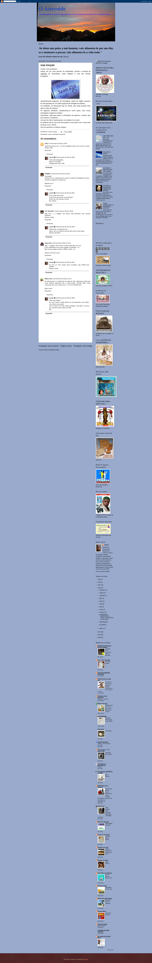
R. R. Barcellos (49, 211)
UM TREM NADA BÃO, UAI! (108, 136)
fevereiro (102, 612)
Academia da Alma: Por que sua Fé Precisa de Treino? (109, 708)
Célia (46, 143)
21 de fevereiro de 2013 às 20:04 (57, 143)
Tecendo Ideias (102, 886)
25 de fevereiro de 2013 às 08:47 (65, 193)
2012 (99, 632)
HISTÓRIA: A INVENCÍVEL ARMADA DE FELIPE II (107, 188)
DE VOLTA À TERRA (107, 152)
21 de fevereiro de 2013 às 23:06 (60, 173)
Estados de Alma (103, 860)
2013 (99, 587)
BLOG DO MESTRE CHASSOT (104, 673)
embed (100, 767)
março (101, 609)
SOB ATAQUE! (103, 622)
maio (101, 604)
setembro (102, 595)
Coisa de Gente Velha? (107, 838)
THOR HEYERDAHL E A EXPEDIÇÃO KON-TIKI (108, 206)
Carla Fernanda (102, 924)
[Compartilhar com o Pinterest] (71, 132)
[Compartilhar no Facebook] (69, 132)
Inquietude (101, 729)
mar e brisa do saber (104, 660)
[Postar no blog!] (66, 132)
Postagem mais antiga (82, 346)
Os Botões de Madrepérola (102, 764)
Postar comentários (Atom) (51, 350)
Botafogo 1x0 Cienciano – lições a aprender (108, 652)
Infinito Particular (103, 742)
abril (100, 606)
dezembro (102, 590)
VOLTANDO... (103, 625)
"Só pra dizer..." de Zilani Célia (103, 750)
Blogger (86, 959)
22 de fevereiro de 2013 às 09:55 (63, 211)
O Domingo (108, 730)
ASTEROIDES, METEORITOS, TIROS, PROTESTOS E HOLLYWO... (106, 617)
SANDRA (47, 173)
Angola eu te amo (103, 847)
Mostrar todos (110, 949)
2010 (99, 637)
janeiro (101, 628)
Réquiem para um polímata (107, 902)
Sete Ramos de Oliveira (105, 873)
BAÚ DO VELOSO (103, 822)
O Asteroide (52, 8)
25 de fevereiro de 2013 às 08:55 (65, 298)
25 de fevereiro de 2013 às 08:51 (65, 262)
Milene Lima (48, 278)
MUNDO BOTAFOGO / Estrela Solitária (104, 646)
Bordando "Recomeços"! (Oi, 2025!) (108, 719)
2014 (99, 585)
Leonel (51, 157)
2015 (99, 582)
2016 (99, 579)
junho (101, 601)
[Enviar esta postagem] (61, 131)
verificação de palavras (58, 134)
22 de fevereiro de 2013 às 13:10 (61, 243)
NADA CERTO (102, 925)
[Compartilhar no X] (68, 132)
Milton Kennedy (102, 703)
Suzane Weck (102, 911)
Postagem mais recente (49, 346)
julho (100, 598)
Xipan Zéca (48, 243)
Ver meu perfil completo (102, 571)
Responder (48, 150)
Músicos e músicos (103, 699)
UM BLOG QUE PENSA (105, 898)
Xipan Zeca (101, 806)
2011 (99, 634)
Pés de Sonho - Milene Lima (108, 876)
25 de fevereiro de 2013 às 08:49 (65, 226)
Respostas (50, 154)
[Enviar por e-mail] (64, 132)
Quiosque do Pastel (104, 835)
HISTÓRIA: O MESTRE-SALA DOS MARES (107, 169)
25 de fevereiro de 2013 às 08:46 (65, 157)
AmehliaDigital (102, 716)
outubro (101, 593)
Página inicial (66, 346)
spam (49, 134)
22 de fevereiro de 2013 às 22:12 (62, 278)
